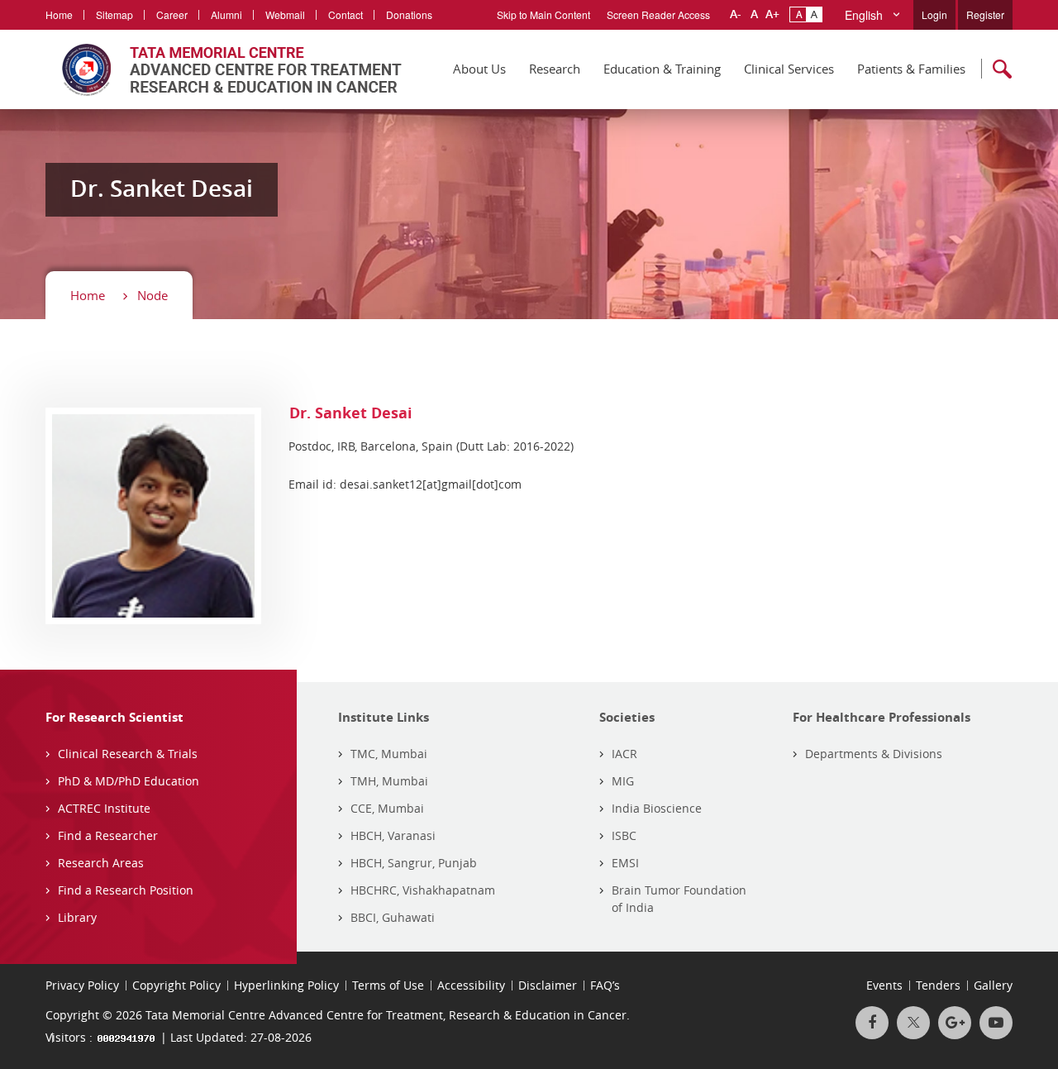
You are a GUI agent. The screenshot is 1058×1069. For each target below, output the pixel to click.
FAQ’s (605, 985)
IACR (624, 753)
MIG (623, 781)
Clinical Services (789, 68)
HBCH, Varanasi (393, 835)
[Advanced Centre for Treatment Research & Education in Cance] (223, 69)
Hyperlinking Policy (286, 985)
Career (172, 14)
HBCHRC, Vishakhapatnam (422, 890)
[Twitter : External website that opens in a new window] (913, 1022)
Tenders (938, 985)
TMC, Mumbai (388, 753)
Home (59, 14)
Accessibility (471, 985)
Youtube (996, 1022)
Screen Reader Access (658, 14)
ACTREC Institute (104, 808)
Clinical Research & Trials (128, 753)
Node (152, 295)
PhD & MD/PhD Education (128, 781)
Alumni (226, 14)
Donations (409, 14)
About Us (479, 68)
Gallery (993, 985)
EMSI (625, 863)
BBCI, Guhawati (392, 917)
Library (77, 917)
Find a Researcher (108, 835)
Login (934, 14)
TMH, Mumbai (389, 781)
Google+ (954, 1022)
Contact (345, 14)
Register (985, 14)
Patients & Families (911, 68)
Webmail (285, 14)
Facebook (872, 1022)
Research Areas (101, 863)
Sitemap (114, 14)
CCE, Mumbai (387, 808)
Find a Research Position (125, 890)
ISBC (624, 835)
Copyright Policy (176, 985)
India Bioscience (657, 808)
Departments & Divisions (873, 753)
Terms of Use (388, 985)
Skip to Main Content (543, 14)
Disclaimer (547, 985)
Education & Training (662, 68)
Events (884, 985)
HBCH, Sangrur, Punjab (413, 863)
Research (554, 68)
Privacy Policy (82, 985)
